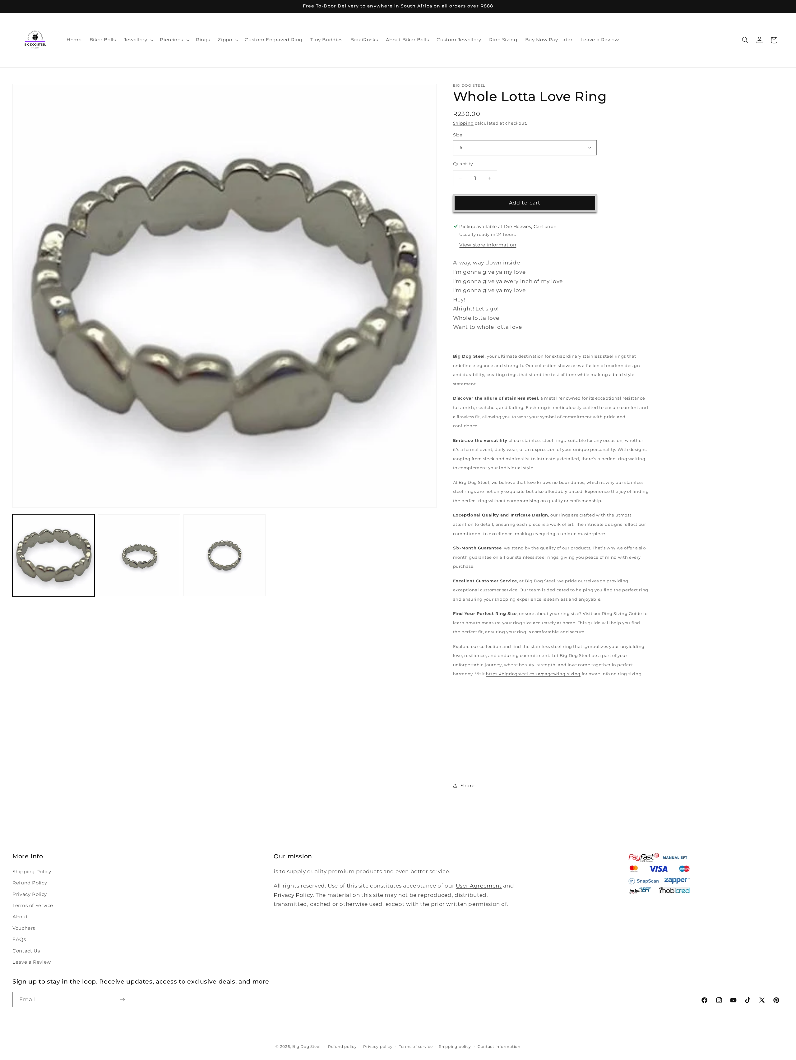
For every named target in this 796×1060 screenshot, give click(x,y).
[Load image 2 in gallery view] (139, 555)
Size (457, 134)
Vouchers (23, 928)
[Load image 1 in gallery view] (53, 555)
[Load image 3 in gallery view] (224, 555)
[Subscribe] (122, 999)
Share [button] (467, 785)
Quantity (463, 163)
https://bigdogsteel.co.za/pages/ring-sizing (533, 673)
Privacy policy (377, 1046)
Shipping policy (455, 1046)
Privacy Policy (29, 894)
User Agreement (479, 886)
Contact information (499, 1046)
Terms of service (416, 1046)
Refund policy (342, 1046)
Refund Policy (29, 883)
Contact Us (26, 951)
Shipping (463, 123)
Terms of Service (32, 905)
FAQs (19, 939)
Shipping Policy (31, 871)
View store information (487, 244)
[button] (138, 40)
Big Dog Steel (306, 1046)
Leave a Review (31, 962)
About (20, 917)
